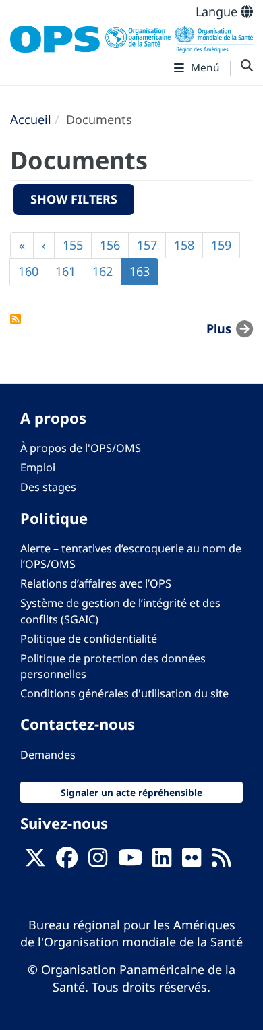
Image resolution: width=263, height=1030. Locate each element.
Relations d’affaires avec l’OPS (95, 583)
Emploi (37, 467)
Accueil (30, 119)
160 (32, 271)
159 (225, 245)
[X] (35, 861)
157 (151, 245)
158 (188, 245)
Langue (218, 11)
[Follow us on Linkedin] (161, 861)
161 (69, 271)
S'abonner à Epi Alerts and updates (15, 319)
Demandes (48, 754)
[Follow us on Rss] (221, 861)
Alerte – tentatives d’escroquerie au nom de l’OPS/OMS (130, 556)
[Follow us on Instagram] (97, 861)
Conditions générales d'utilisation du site (124, 693)
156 (114, 245)
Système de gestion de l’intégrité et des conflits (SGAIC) (120, 611)
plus (218, 328)
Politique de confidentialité (88, 638)
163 (143, 274)
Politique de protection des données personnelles (113, 666)
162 (106, 271)
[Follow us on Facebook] (67, 861)
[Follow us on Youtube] (130, 861)
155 (77, 245)
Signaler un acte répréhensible (131, 792)
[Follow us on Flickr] (191, 861)
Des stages (48, 487)
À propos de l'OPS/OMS (80, 447)
